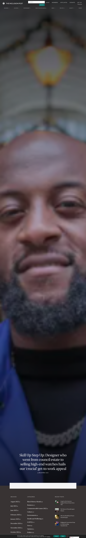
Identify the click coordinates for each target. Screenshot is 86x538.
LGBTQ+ (30, 522)
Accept (56, 536)
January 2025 (15, 519)
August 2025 (15, 502)
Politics (62, 8)
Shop (47, 2)
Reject (63, 536)
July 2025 (14, 506)
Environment (27, 8)
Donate (72, 2)
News (53, 8)
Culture (16, 8)
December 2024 (16, 523)
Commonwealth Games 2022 (37, 508)
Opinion (30, 529)
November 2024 (16, 528)
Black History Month (34, 502)
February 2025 (15, 515)
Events (80, 8)
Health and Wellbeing (41, 8)
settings (48, 536)
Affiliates (63, 2)
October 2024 (15, 532)
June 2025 (14, 510)
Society (71, 8)
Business (6, 8)
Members (55, 2)
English (72, 537)
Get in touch (79, 3)
